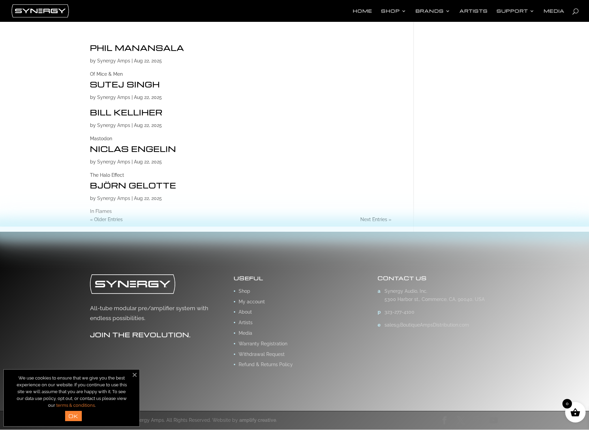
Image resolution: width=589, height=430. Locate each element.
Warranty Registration (263, 343)
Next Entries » (375, 219)
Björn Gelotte (133, 185)
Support (512, 11)
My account (252, 301)
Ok (73, 416)
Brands (430, 11)
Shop (390, 11)
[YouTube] (493, 420)
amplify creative (257, 420)
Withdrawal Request (262, 354)
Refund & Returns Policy (266, 364)
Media (554, 11)
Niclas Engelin (133, 149)
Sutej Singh (125, 84)
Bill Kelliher (126, 112)
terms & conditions (75, 405)
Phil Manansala (137, 48)
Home (362, 11)
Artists (473, 11)
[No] (134, 374)
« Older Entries (106, 219)
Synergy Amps (113, 60)
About (245, 312)
